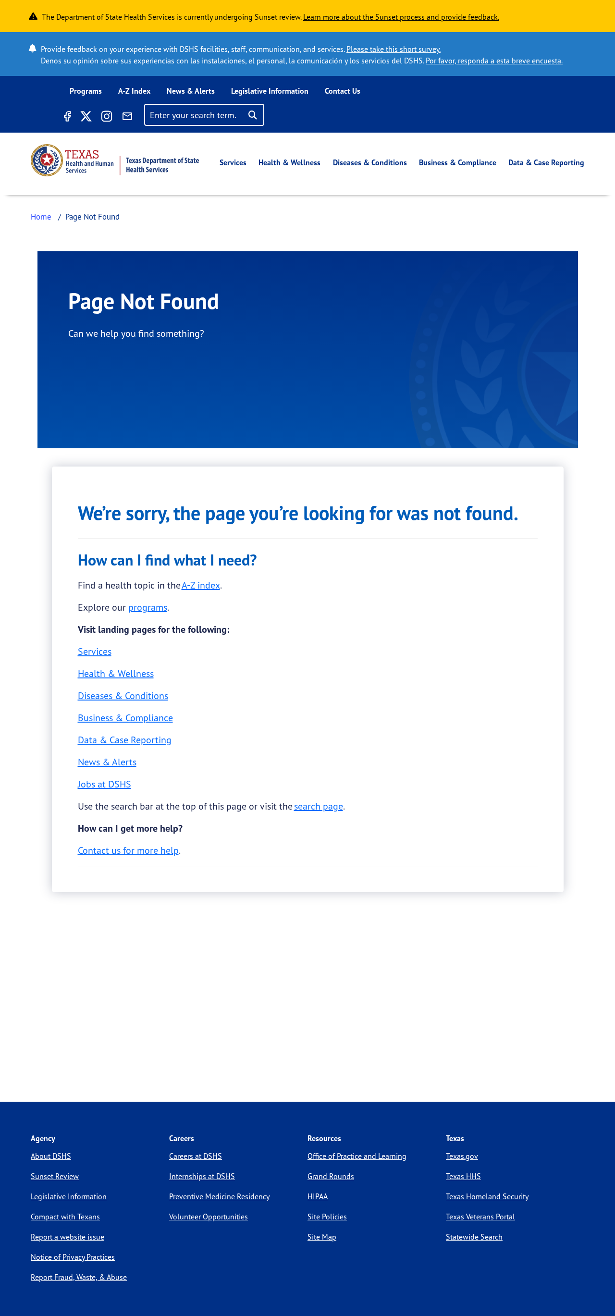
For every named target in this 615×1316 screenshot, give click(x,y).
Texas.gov (462, 1156)
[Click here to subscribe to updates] (127, 117)
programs (147, 607)
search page (318, 806)
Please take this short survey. (393, 49)
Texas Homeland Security (487, 1196)
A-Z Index (134, 91)
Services (233, 162)
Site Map (322, 1237)
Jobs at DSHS (104, 784)
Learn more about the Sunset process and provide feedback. (401, 17)
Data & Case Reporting (546, 162)
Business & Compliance (457, 162)
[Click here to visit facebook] (67, 117)
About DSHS (51, 1156)
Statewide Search (474, 1237)
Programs (86, 91)
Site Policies (327, 1216)
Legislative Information (269, 91)
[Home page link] (115, 160)
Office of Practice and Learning (357, 1156)
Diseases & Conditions (370, 162)
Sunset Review (55, 1176)
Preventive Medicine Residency (219, 1196)
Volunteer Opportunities (208, 1216)
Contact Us (342, 91)
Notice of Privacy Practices (73, 1257)
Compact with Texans (65, 1216)
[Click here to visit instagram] (106, 117)
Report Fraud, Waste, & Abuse (79, 1277)
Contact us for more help (128, 850)
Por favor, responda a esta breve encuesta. (494, 60)
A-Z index (201, 585)
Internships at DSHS (202, 1176)
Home (41, 216)
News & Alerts (191, 91)
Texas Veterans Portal (480, 1216)
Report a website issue (67, 1237)
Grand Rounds (331, 1176)
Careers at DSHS (195, 1156)
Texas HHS (463, 1176)
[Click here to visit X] (85, 117)
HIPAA (318, 1196)
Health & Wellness (289, 162)
